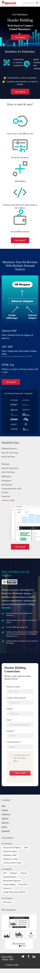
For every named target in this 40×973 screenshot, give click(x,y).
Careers (5, 810)
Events (4, 827)
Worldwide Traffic (10, 855)
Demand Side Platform (12, 848)
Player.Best (23, 884)
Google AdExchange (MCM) (14, 892)
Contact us (6, 814)
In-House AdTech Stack (12, 863)
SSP (5, 873)
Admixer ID (7, 888)
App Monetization (10, 877)
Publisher (13, 873)
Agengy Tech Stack (10, 859)
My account (30, 3)
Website (10, 709)
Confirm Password (14, 742)
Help (11, 959)
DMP (26, 848)
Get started (20, 37)
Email (9, 720)
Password (11, 731)
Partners (5, 818)
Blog (3, 806)
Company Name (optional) (16, 698)
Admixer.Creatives (10, 851)
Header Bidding (9, 884)
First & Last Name (14, 687)
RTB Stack (7, 902)
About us (5, 823)
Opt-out (5, 959)
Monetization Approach (12, 881)
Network (23, 873)
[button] (37, 2)
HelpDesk (6, 831)
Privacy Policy (7, 957)
